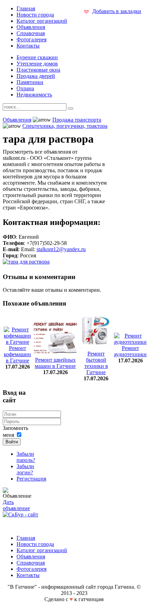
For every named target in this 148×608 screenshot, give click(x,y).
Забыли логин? (25, 469)
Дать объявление (16, 505)
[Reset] (70, 108)
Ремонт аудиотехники (130, 351)
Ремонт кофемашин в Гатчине (17, 354)
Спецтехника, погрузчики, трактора (64, 126)
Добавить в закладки (116, 11)
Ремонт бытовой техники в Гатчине (96, 363)
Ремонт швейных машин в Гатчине (55, 363)
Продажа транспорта (76, 120)
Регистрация (31, 479)
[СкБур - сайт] (20, 514)
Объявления (17, 120)
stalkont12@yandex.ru (61, 249)
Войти (12, 441)
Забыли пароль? (26, 457)
